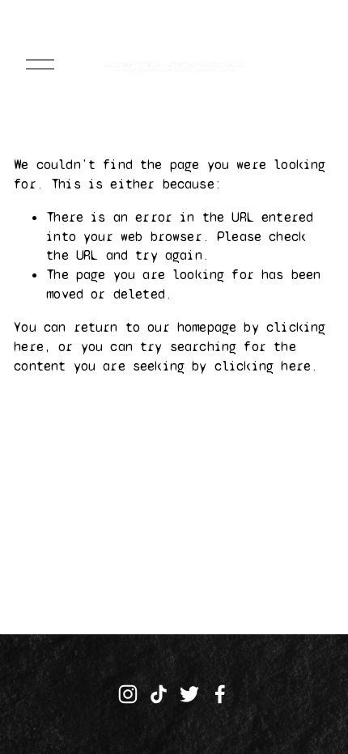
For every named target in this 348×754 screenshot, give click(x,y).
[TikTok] (158, 694)
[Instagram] (128, 694)
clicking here (262, 366)
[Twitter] (189, 694)
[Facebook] (220, 694)
